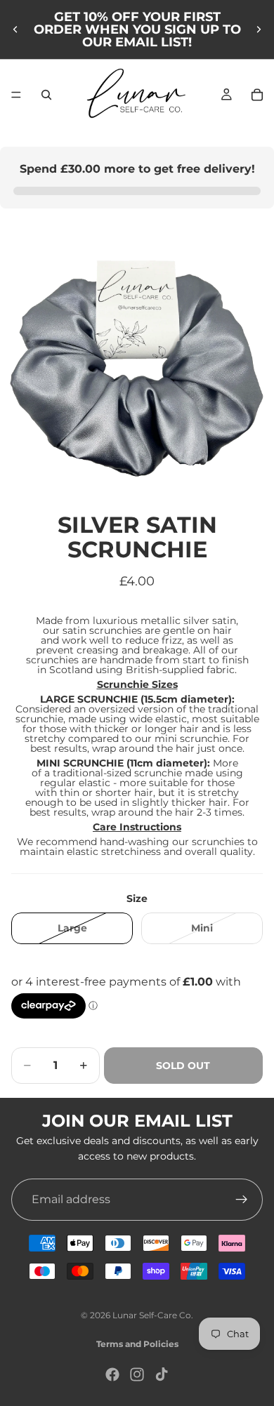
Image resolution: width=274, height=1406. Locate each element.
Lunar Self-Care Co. (152, 1315)
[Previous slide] (15, 29)
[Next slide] (258, 29)
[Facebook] (112, 1374)
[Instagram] (137, 1374)
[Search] (46, 94)
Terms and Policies (137, 1344)
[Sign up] (241, 1199)
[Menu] (16, 95)
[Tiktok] (161, 1374)
